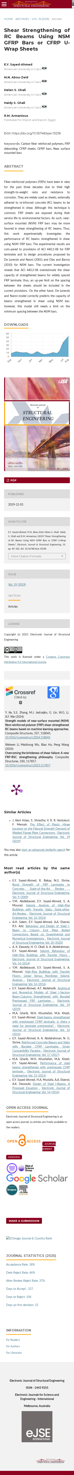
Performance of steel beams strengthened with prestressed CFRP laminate (41, 1067)
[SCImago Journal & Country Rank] (29, 1238)
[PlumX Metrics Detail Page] (16, 789)
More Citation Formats (26, 556)
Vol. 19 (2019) (40, 19)
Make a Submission (24, 1220)
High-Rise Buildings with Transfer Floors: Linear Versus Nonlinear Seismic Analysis (41, 976)
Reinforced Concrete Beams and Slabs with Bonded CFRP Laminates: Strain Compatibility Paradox (41, 1046)
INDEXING (14, 1157)
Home (8, 19)
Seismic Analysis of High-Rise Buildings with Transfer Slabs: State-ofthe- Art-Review (41, 909)
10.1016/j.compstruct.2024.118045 (27, 737)
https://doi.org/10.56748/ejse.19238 (36, 133)
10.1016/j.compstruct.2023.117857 (27, 765)
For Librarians (14, 1353)
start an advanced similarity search (43, 850)
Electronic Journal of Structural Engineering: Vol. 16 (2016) (41, 1030)
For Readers (13, 1340)
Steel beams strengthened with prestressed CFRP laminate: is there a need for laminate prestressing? (41, 1021)
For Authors (13, 1346)
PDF (13, 480)
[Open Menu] (4, 4)
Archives (22, 19)
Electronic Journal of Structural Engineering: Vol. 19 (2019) (41, 837)
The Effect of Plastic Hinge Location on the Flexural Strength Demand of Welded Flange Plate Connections (41, 828)
